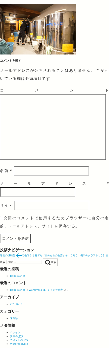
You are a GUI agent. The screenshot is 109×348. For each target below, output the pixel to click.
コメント (54, 90)
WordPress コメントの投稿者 (46, 289)
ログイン (15, 332)
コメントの (19, 340)
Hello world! (17, 276)
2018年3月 (16, 304)
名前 (6, 170)
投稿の (16, 336)
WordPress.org (19, 343)
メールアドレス (54, 183)
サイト (6, 205)
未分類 (14, 318)
